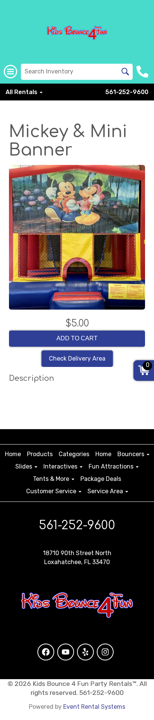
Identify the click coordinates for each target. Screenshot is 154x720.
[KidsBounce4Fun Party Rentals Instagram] (105, 652)
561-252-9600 (126, 92)
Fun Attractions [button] (112, 466)
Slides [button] (24, 466)
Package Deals (100, 478)
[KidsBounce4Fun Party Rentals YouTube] (65, 652)
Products (40, 454)
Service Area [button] (105, 491)
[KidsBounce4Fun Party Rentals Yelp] (85, 652)
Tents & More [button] (52, 478)
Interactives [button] (61, 466)
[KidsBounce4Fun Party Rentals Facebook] (45, 652)
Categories (74, 454)
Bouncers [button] (131, 454)
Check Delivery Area (77, 358)
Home (13, 454)
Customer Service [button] (52, 491)
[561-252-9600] (143, 72)
